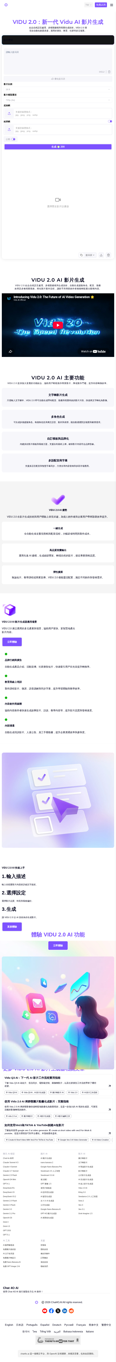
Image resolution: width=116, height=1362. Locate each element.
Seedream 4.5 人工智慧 (50, 1171)
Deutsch (56, 1325)
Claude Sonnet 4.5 (10, 1162)
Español (44, 1325)
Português (31, 1325)
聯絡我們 (44, 1266)
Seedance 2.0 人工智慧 (88, 1196)
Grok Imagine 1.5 (85, 1213)
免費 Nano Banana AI (12, 1262)
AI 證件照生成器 (47, 1192)
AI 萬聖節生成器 (47, 1218)
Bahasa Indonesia (73, 1331)
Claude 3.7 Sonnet (10, 1171)
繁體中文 (106, 1325)
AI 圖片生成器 (46, 1158)
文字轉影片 (82, 1162)
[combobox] (88, 4)
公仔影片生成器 (84, 1175)
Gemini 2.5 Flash (10, 1175)
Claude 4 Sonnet (10, 1167)
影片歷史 (8, 40)
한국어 (26, 1331)
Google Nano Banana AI (51, 1209)
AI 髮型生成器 (46, 1196)
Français (81, 1325)
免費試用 (101, 4)
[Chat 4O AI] (6, 5)
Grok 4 (5, 1222)
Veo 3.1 (81, 1209)
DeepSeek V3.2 (9, 1196)
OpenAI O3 (7, 1218)
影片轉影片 (82, 1171)
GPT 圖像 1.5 (46, 1184)
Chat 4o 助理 (8, 1158)
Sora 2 (81, 1201)
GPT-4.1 (6, 1184)
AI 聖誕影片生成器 (85, 1167)
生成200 (58, 146)
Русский (68, 1325)
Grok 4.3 (6, 1226)
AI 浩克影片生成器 (85, 1179)
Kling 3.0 (82, 1192)
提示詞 (89, 255)
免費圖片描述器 (9, 1249)
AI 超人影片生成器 (85, 1184)
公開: (8, 139)
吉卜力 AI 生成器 (47, 1201)
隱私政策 (44, 1249)
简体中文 (93, 1325)
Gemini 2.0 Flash (10, 1201)
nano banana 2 (47, 1162)
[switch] (110, 121)
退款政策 (44, 1262)
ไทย (35, 1331)
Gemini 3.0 (7, 1209)
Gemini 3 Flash (9, 1205)
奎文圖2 (44, 1179)
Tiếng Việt (45, 1331)
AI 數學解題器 (8, 1245)
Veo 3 (80, 1205)
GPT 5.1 (6, 1235)
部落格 (43, 1245)
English (9, 1325)
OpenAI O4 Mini (9, 1179)
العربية (57, 1331)
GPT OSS (7, 1230)
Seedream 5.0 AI (47, 1175)
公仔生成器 (45, 1205)
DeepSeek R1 (9, 1188)
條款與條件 (45, 1254)
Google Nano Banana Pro (51, 1167)
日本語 (19, 1325)
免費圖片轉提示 (9, 1258)
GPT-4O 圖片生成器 (49, 1213)
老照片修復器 (46, 1188)
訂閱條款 (44, 1258)
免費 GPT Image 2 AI (11, 1266)
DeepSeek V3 (8, 1192)
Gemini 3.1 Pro (9, 1213)
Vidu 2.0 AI (82, 1188)
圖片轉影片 (82, 1158)
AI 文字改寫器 (8, 1254)
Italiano (90, 1331)
